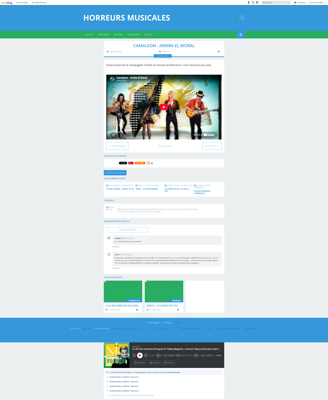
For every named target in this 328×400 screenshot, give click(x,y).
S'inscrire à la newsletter (115, 173)
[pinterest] (257, 2)
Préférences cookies (250, 328)
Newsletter (133, 34)
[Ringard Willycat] (110, 210)
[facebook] (248, 2)
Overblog (177, 322)
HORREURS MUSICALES (126, 17)
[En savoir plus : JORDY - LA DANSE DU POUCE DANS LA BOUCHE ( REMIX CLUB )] (164, 297)
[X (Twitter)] (253, 2)
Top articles (141, 328)
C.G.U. (173, 328)
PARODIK (165, 51)
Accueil (89, 34)
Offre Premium (208, 328)
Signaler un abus (162, 328)
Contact (148, 34)
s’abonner (141, 362)
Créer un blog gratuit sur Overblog (123, 328)
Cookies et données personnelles (228, 328)
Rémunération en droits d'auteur (189, 328)
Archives (118, 34)
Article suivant (211, 146)
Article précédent (118, 146)
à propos (170, 362)
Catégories (103, 34)
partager (156, 362)
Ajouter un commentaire (127, 230)
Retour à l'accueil (165, 146)
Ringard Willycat (136, 211)
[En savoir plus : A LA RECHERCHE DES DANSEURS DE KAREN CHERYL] (123, 297)
